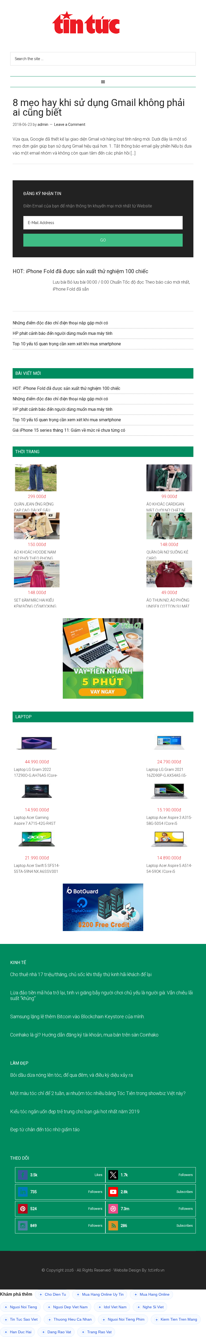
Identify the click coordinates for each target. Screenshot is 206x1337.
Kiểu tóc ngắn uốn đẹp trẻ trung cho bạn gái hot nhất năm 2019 (74, 1111)
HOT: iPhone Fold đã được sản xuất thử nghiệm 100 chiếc (80, 271)
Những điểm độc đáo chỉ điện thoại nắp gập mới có (60, 322)
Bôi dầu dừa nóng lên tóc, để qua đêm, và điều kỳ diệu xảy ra (71, 1075)
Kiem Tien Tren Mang (176, 1319)
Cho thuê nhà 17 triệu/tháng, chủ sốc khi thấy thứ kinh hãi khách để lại (81, 974)
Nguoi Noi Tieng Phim (124, 1319)
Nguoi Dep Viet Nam (68, 1307)
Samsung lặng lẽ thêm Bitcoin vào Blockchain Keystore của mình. (77, 1016)
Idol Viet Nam (113, 1307)
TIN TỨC (103, 23)
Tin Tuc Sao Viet (21, 1319)
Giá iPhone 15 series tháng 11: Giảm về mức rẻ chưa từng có (69, 430)
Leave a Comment (69, 124)
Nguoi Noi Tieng (21, 1307)
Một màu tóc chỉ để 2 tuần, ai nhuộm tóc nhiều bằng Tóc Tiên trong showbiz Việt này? (98, 1093)
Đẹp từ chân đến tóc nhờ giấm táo (45, 1129)
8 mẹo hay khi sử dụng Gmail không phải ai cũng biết (99, 107)
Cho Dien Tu (53, 1294)
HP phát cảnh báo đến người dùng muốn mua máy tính (62, 333)
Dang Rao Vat (56, 1332)
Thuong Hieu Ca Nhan (70, 1319)
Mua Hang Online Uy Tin (100, 1294)
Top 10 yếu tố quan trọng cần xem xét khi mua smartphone (67, 343)
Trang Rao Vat (97, 1332)
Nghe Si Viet (151, 1307)
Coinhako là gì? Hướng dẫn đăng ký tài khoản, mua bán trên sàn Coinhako (84, 1035)
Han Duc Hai (18, 1332)
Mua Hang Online (152, 1294)
